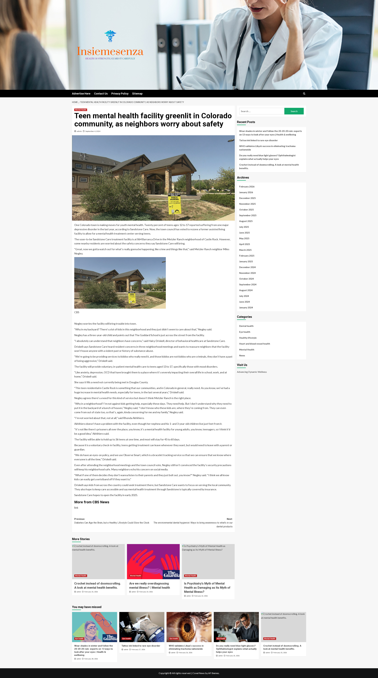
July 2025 (244, 227)
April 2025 (244, 244)
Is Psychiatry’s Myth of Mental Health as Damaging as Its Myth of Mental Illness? (207, 588)
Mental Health (80, 110)
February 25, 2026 (91, 592)
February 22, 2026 (201, 596)
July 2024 (244, 296)
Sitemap (137, 93)
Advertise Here (81, 93)
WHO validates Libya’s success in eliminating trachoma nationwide (267, 148)
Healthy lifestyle (248, 337)
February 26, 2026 (185, 653)
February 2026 (246, 186)
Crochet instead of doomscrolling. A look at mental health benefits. (269, 166)
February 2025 (246, 255)
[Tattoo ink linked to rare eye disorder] (141, 627)
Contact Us (101, 93)
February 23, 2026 (146, 592)
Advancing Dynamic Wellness (252, 371)
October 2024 (246, 278)
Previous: (111, 521)
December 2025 (247, 198)
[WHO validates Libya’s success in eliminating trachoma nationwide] (189, 627)
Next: (193, 523)
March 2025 (245, 250)
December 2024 (247, 267)
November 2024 (247, 273)
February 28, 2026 (91, 659)
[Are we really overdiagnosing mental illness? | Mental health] (153, 561)
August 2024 (246, 290)
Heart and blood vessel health (254, 343)
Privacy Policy (119, 93)
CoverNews (199, 673)
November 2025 (247, 203)
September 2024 (247, 284)
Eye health (244, 332)
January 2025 (246, 261)
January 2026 (246, 192)
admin (79, 131)
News (242, 355)
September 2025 (247, 215)
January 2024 (246, 307)
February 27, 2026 (138, 650)
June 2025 (244, 232)
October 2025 (246, 209)
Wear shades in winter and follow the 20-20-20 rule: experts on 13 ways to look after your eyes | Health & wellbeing (270, 133)
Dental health (246, 326)
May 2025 (244, 238)
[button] (304, 93)
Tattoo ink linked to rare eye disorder (258, 140)
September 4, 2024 (92, 131)
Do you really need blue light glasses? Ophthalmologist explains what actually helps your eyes (267, 157)
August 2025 (246, 221)
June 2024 (244, 301)
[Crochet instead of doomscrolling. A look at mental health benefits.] (98, 561)
